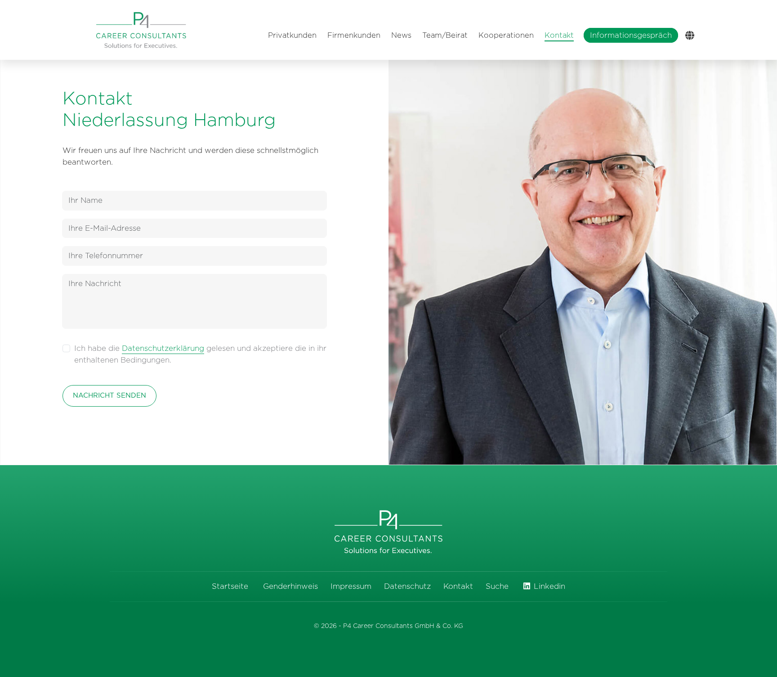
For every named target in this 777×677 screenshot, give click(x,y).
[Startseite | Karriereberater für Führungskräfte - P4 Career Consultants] (141, 30)
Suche (497, 586)
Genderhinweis (290, 586)
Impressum (350, 586)
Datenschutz (407, 586)
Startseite (230, 586)
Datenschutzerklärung (163, 348)
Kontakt (458, 586)
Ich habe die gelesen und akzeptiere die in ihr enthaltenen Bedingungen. (200, 354)
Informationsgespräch (631, 35)
